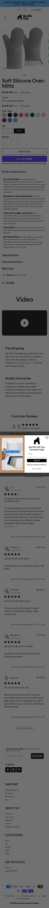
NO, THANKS (36, 468)
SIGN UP (37, 460)
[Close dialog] (46, 437)
